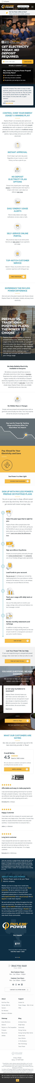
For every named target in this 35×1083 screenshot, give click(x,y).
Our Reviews (5, 1010)
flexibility (30, 346)
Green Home (21, 1035)
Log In (24, 65)
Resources (4, 1033)
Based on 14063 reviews (17, 758)
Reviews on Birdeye (7, 1013)
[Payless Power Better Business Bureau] (17, 777)
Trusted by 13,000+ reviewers (18, 43)
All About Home (22, 1022)
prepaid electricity (9, 896)
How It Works (22, 1038)
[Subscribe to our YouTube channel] (19, 984)
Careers (4, 1008)
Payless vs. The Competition (9, 1027)
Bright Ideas (21, 1025)
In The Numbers (22, 1041)
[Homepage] (8, 7)
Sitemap (4, 1018)
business (28, 374)
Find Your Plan (5, 1002)
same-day (22, 383)
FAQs (19, 1008)
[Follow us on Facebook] (13, 984)
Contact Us (24, 725)
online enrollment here (15, 556)
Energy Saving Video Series (25, 1033)
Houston (26, 909)
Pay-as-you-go (10, 576)
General (4, 1025)
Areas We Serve (6, 1022)
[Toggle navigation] (32, 7)
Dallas (3, 907)
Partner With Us (6, 1005)
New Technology (22, 1044)
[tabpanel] (17, 699)
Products (4, 1030)
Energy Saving (22, 1030)
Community (21, 1027)
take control (16, 242)
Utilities (4, 1035)
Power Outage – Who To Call (25, 1005)
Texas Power (21, 1046)
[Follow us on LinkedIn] (22, 984)
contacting (29, 556)
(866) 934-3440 (19, 965)
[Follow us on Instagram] (16, 984)
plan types (20, 192)
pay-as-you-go (24, 896)
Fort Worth (11, 907)
